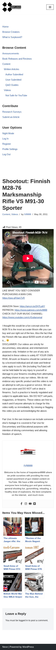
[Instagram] (25, 503)
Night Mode (8, 133)
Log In (5, 138)
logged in (23, 620)
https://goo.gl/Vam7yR (13, 298)
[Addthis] (34, 503)
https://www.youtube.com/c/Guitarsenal (22, 317)
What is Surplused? (12, 37)
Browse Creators (11, 32)
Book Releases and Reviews (17, 58)
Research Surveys (11, 111)
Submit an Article (10, 117)
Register (6, 144)
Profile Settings (10, 149)
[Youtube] (30, 503)
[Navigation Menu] (50, 7)
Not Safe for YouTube (16, 95)
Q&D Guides (12, 85)
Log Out (6, 154)
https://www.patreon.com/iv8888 (31, 310)
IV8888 (27, 214)
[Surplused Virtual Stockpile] (11, 7)
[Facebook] (21, 503)
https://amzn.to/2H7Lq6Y (32, 306)
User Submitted (13, 79)
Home (5, 26)
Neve (5, 647)
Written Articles (11, 69)
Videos (7, 90)
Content (6, 64)
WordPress (28, 647)
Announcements (10, 53)
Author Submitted (14, 74)
